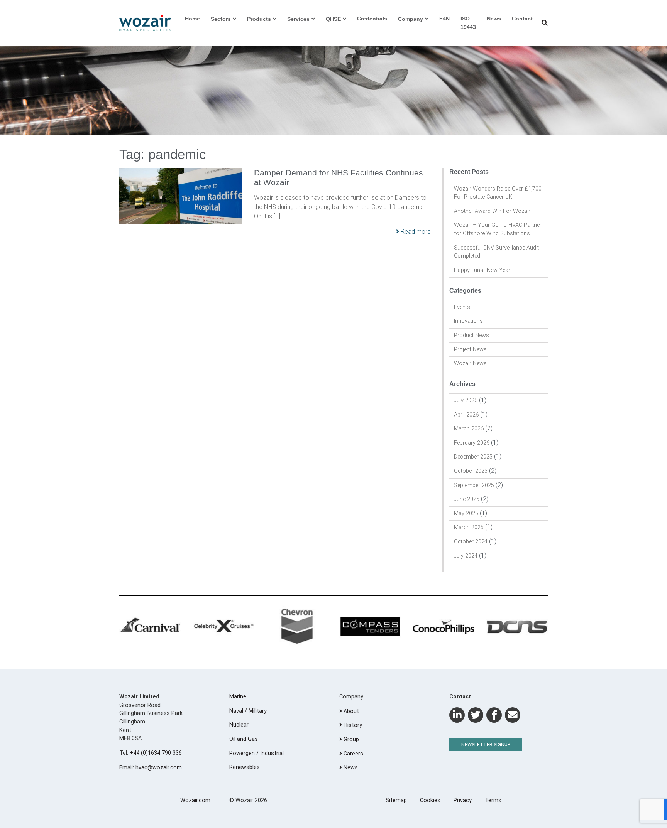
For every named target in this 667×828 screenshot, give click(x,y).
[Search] (545, 23)
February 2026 (471, 443)
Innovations (468, 321)
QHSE (333, 19)
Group (350, 739)
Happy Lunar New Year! (482, 270)
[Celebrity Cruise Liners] (223, 627)
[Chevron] (297, 627)
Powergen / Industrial (256, 753)
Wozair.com (195, 800)
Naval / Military (248, 711)
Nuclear (239, 725)
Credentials (372, 18)
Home (192, 18)
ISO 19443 (468, 22)
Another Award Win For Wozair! (493, 211)
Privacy (463, 800)
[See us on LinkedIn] (457, 715)
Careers (352, 753)
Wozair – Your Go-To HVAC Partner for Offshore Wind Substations (498, 229)
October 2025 (471, 471)
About (350, 711)
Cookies (430, 800)
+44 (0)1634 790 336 (156, 753)
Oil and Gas (243, 739)
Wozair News (470, 363)
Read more (415, 231)
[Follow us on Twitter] (475, 715)
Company (410, 19)
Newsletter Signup (485, 744)
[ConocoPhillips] (443, 627)
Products (259, 19)
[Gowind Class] (517, 627)
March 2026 (469, 428)
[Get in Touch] (512, 715)
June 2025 (466, 499)
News (494, 18)
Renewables (244, 767)
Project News (470, 349)
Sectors (221, 19)
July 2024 (465, 556)
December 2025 (473, 457)
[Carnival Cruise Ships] (150, 627)
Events (462, 307)
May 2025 (466, 513)
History (352, 725)
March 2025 (469, 527)
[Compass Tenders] (370, 627)
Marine (237, 696)
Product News (471, 335)
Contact (522, 18)
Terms (493, 800)
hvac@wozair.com (158, 767)
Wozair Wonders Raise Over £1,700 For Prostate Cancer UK (498, 193)
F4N (444, 18)
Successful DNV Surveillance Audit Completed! (496, 252)
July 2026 (465, 400)
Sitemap (396, 800)
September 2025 (474, 485)
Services (298, 19)
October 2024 (471, 541)
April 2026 (466, 414)
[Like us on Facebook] (494, 715)
